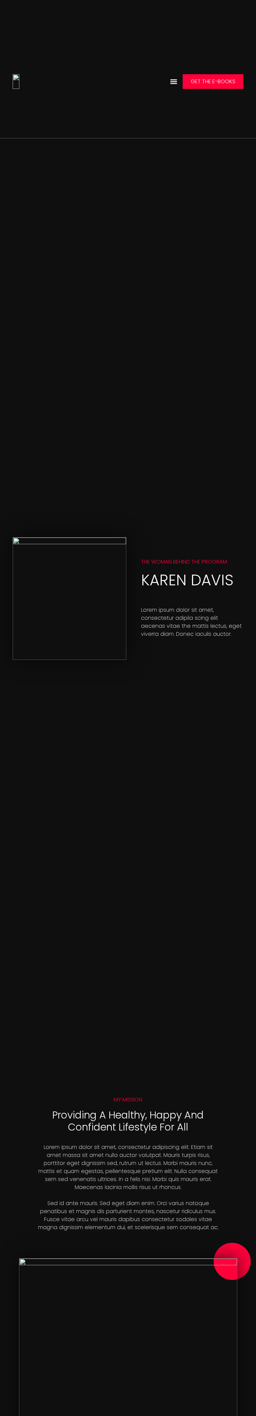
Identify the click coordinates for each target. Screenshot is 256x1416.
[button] (173, 81)
